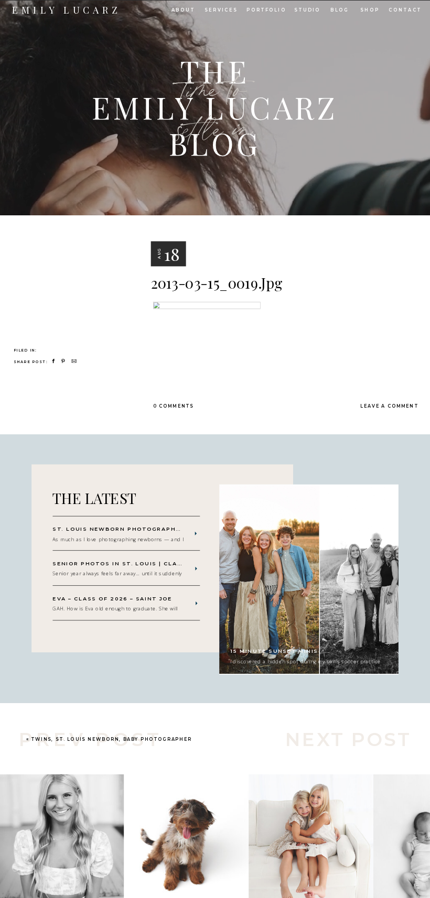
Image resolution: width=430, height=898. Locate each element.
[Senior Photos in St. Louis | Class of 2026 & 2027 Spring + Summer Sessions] (196, 569)
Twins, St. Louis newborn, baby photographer (111, 738)
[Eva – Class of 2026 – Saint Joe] (196, 603)
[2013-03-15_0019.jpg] (71, 263)
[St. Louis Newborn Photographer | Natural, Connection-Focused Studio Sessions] (195, 534)
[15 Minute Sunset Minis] (309, 580)
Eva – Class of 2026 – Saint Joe (112, 599)
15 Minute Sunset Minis (274, 651)
